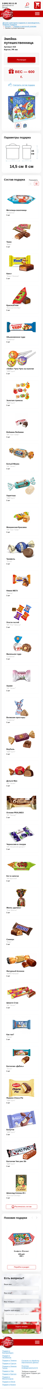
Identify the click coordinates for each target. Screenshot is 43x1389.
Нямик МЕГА (12, 591)
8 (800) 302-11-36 (9, 3)
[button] (37, 14)
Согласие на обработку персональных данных (30, 1361)
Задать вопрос (21, 1327)
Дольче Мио (11, 781)
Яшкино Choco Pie (14, 1098)
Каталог (8, 26)
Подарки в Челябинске (6, 1356)
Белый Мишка (12, 464)
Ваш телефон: (9, 1302)
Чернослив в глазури (16, 844)
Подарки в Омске (8, 1382)
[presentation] (32, 1217)
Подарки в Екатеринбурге (7, 1352)
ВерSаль (10, 749)
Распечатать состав (23, 1207)
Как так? (10, 1035)
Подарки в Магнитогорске (7, 1378)
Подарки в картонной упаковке (24, 26)
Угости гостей (12, 622)
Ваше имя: (8, 1284)
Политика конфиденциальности (30, 1367)
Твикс (9, 242)
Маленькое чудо (13, 654)
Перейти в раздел (21, 1267)
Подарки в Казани (9, 1385)
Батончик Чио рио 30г (16, 1161)
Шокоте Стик (12, 1003)
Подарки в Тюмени (9, 1360)
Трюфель (10, 559)
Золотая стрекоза (14, 400)
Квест (9, 274)
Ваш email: (8, 1293)
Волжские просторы (15, 717)
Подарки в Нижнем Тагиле (9, 1367)
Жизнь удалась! (13, 908)
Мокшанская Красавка (16, 527)
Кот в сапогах (12, 876)
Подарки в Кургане (9, 1374)
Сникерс (10, 939)
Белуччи (10, 1130)
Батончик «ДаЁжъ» (15, 1066)
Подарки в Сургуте (9, 1363)
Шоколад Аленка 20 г (16, 1193)
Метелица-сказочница (16, 210)
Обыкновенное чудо (15, 337)
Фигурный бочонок (15, 971)
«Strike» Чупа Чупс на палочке (20, 369)
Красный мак (12, 305)
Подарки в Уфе (8, 1371)
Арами (9, 686)
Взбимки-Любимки (15, 432)
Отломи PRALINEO (15, 813)
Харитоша (11, 496)
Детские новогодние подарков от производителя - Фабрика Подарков (21, 23)
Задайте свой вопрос (12, 1310)
